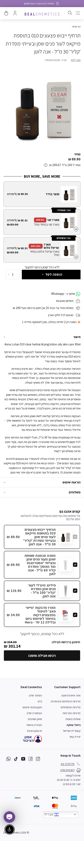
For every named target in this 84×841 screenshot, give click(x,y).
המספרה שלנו (34, 713)
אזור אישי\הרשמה (71, 695)
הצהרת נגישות (34, 725)
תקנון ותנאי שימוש (32, 707)
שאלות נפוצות (73, 719)
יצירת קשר (75, 737)
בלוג (40, 701)
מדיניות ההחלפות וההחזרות (66, 701)
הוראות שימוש (72, 482)
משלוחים (75, 492)
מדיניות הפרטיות (72, 713)
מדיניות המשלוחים (71, 707)
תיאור (77, 337)
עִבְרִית (49, 814)
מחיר (77, 154)
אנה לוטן (76, 60)
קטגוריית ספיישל (72, 731)
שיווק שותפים (35, 719)
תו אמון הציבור (34, 731)
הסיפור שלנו (35, 695)
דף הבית (76, 26)
